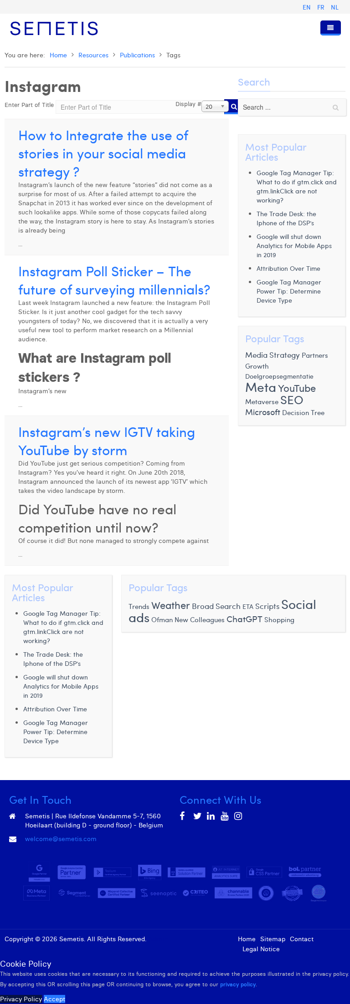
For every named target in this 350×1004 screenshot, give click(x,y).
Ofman (162, 619)
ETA (247, 606)
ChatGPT (244, 618)
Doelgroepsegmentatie (279, 376)
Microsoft (262, 411)
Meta (260, 387)
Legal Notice (261, 949)
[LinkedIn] (211, 816)
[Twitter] (197, 816)
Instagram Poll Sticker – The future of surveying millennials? (114, 279)
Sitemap (272, 939)
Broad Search (216, 605)
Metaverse (261, 401)
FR (321, 7)
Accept (54, 999)
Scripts (267, 605)
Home (58, 55)
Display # (188, 103)
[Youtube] (225, 816)
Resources (93, 55)
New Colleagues (200, 619)
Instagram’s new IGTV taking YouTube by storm (106, 440)
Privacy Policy (21, 999)
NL (335, 7)
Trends (139, 606)
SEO (292, 399)
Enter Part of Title (30, 104)
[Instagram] (238, 816)
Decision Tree (303, 412)
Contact (302, 939)
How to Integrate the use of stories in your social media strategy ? (103, 152)
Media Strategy (272, 355)
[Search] (234, 106)
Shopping (279, 619)
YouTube (297, 388)
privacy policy (238, 984)
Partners (315, 355)
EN (308, 7)
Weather (170, 605)
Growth (257, 365)
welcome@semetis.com (61, 839)
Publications (137, 55)
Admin (158, 939)
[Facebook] (184, 816)
